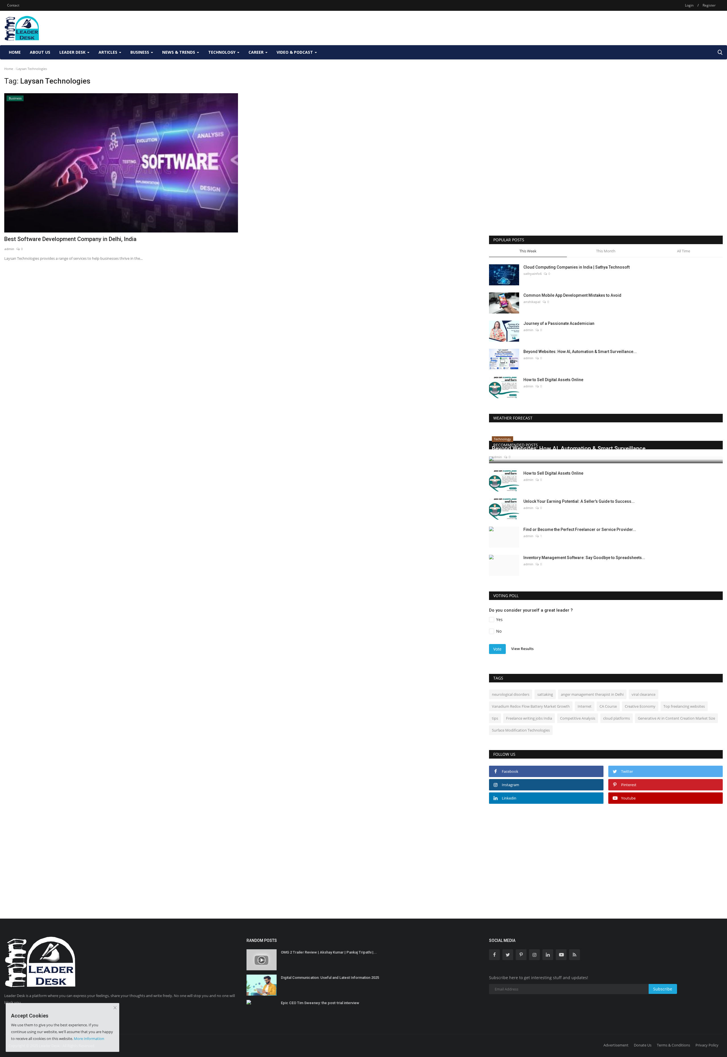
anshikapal (531, 302)
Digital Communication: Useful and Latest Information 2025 (330, 977)
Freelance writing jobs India (529, 718)
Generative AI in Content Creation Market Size (676, 718)
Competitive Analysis (577, 718)
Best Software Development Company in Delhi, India (70, 239)
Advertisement (615, 1045)
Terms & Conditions (673, 1045)
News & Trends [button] (179, 52)
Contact (13, 5)
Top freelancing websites (684, 706)
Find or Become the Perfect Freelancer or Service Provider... (579, 529)
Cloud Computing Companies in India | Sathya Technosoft (576, 267)
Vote (497, 649)
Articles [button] (108, 52)
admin (9, 249)
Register (709, 5)
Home (15, 52)
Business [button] (140, 52)
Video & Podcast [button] (295, 52)
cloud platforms (616, 718)
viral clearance (643, 694)
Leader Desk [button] (73, 52)
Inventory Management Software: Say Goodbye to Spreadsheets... (584, 557)
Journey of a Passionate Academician (558, 323)
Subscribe (662, 989)
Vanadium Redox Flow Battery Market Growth (531, 706)
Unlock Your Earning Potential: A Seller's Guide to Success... (579, 501)
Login (689, 5)
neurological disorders (510, 694)
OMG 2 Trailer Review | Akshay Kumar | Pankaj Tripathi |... (329, 952)
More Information (89, 1038)
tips (495, 718)
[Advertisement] (619, 28)
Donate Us (642, 1045)
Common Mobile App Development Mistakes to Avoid (572, 295)
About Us (40, 52)
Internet (585, 706)
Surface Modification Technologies (521, 730)
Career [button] (256, 52)
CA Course (608, 706)
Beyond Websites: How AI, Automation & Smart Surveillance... (580, 351)
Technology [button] (222, 52)
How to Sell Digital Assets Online (553, 379)
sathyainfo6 (532, 273)
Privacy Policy (706, 1045)
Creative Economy (640, 706)
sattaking (545, 694)
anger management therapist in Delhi (592, 694)
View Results (522, 648)
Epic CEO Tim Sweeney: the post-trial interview (320, 1003)
